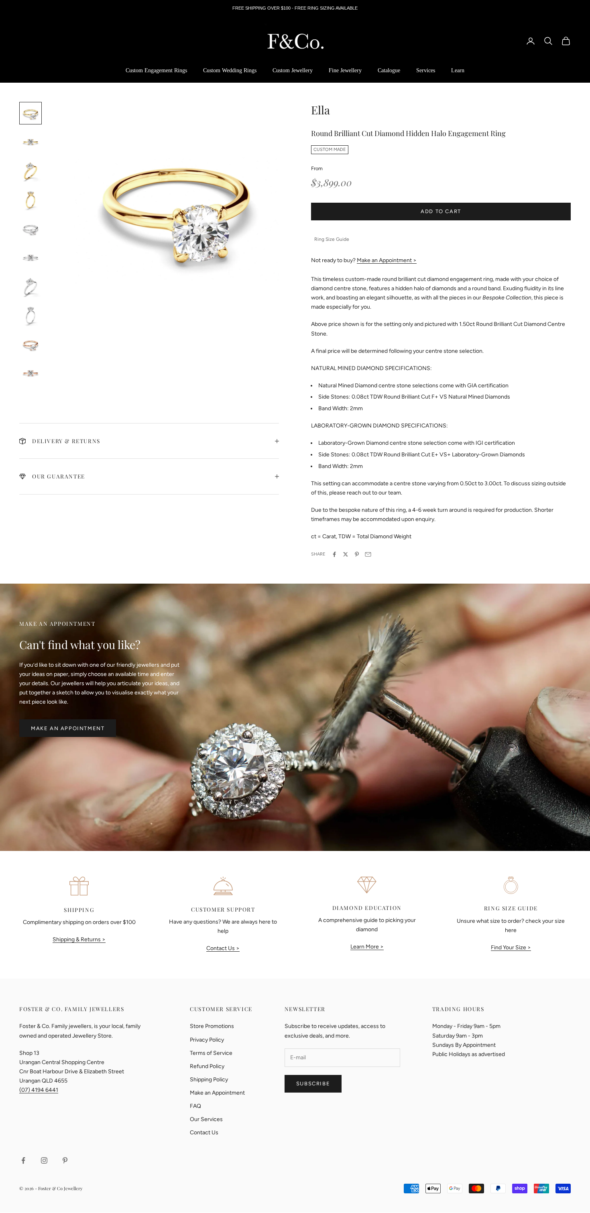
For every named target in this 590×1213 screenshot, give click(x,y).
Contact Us (204, 1132)
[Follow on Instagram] (44, 1160)
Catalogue (389, 70)
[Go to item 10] (30, 373)
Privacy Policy (207, 1039)
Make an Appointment (67, 728)
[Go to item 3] (30, 171)
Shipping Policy (209, 1079)
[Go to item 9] (30, 344)
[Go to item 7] (30, 286)
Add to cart (441, 211)
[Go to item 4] (30, 200)
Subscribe (313, 1084)
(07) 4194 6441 (38, 1090)
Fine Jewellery (345, 70)
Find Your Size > (511, 947)
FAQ (195, 1106)
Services (425, 70)
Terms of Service (211, 1053)
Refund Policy (207, 1066)
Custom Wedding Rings (229, 70)
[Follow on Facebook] (23, 1160)
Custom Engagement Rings (156, 70)
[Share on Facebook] (334, 554)
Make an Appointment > (387, 260)
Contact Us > (223, 948)
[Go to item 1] (30, 113)
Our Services (206, 1119)
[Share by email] (368, 554)
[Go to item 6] (30, 257)
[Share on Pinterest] (357, 554)
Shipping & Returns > (79, 939)
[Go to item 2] (30, 142)
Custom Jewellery (293, 70)
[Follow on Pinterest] (65, 1160)
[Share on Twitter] (345, 554)
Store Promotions (212, 1026)
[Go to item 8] (30, 315)
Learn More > (367, 946)
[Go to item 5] (30, 229)
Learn (457, 70)
